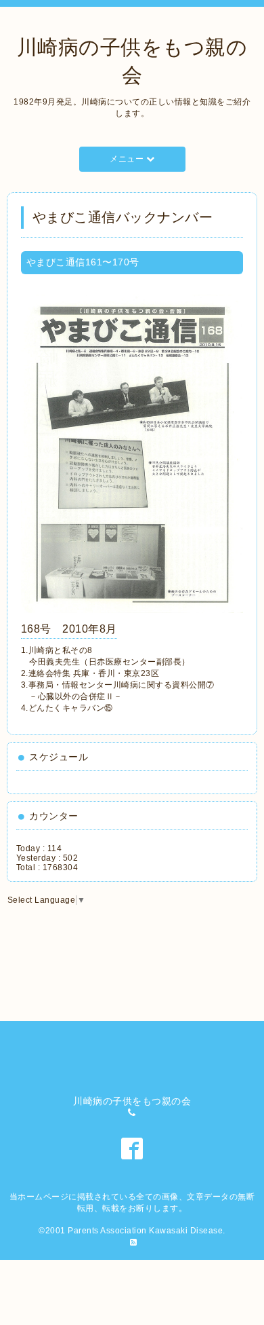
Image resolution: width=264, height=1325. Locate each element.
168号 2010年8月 (69, 629)
